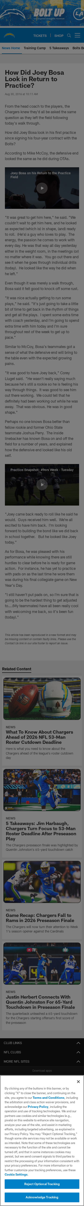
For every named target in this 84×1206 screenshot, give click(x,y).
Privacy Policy (38, 1107)
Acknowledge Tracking (42, 1197)
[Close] (78, 1082)
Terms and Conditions (48, 1098)
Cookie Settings (16, 1174)
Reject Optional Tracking (42, 1184)
